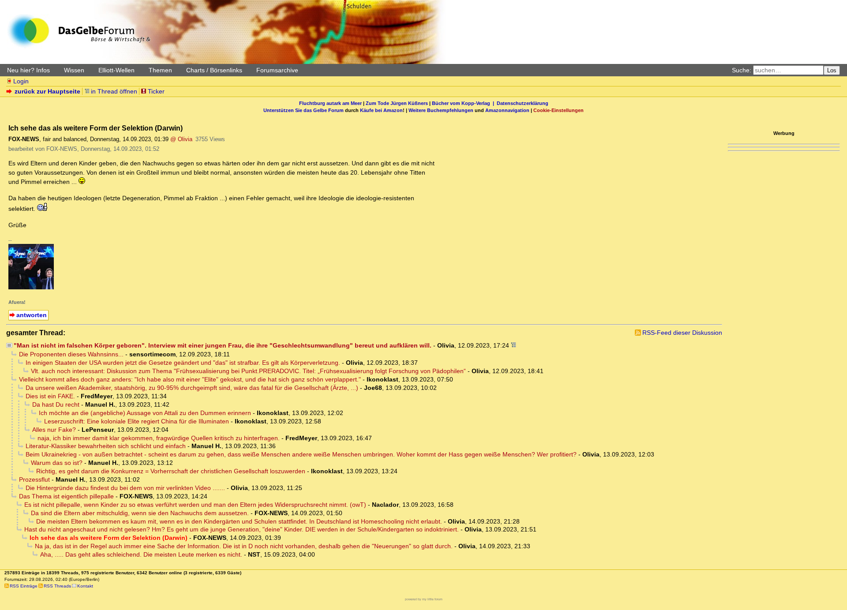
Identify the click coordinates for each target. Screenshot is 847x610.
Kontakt (85, 586)
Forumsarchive (277, 70)
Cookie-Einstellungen (558, 110)
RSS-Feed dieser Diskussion (682, 332)
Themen (160, 70)
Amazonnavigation (507, 110)
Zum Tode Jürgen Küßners (397, 103)
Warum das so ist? (56, 462)
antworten (31, 314)
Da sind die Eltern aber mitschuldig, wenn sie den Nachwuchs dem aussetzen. (140, 512)
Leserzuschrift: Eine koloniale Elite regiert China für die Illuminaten (136, 421)
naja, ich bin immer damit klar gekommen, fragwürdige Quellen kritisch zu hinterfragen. (158, 438)
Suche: (741, 70)
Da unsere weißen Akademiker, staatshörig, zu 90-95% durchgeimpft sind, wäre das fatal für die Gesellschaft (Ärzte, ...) (192, 387)
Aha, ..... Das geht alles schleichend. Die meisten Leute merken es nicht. (141, 554)
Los (831, 70)
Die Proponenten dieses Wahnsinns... (71, 354)
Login (21, 81)
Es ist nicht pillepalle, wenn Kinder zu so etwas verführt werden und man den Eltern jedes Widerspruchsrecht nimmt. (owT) (195, 504)
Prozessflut (34, 479)
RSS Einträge (23, 586)
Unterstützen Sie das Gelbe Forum (303, 110)
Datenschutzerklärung (522, 103)
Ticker (156, 91)
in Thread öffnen (114, 91)
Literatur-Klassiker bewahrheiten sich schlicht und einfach (106, 445)
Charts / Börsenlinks (214, 70)
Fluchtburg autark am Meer (330, 103)
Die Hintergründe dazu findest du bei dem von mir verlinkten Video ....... (125, 487)
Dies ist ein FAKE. (50, 396)
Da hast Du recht (55, 404)
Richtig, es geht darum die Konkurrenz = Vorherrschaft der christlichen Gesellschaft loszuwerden (170, 471)
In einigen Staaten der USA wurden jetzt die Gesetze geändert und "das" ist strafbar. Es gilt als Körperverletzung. (183, 362)
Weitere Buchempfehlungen (441, 110)
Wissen (74, 70)
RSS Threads (57, 586)
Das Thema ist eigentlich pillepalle (66, 496)
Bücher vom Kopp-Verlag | (464, 103)
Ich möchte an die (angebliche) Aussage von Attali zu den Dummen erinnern (145, 412)
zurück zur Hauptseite (47, 91)
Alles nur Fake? (54, 429)
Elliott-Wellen (116, 70)
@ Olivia (181, 139)
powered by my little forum (423, 599)
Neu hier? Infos (28, 70)
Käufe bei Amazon (381, 110)
